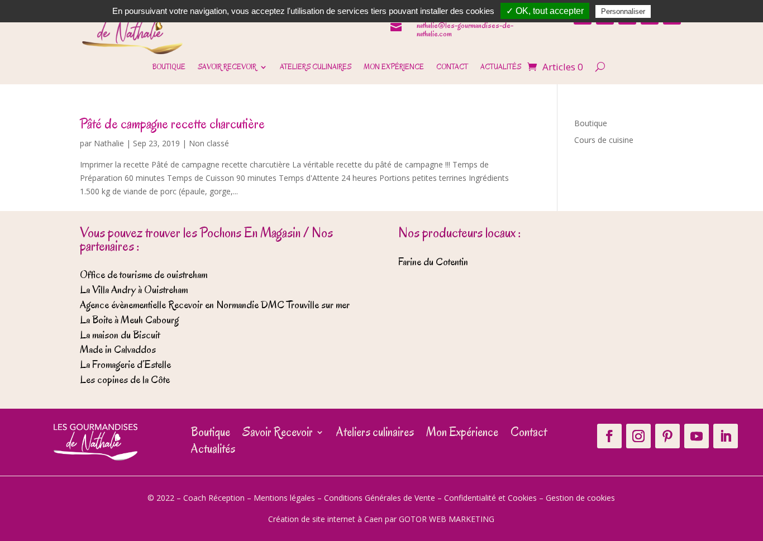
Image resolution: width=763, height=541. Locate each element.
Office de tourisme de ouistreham (143, 274)
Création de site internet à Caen (325, 519)
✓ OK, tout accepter (545, 11)
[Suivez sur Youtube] (696, 436)
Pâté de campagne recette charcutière (172, 123)
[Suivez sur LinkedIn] (725, 436)
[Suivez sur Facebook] (609, 436)
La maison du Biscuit (120, 335)
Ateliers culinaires (315, 67)
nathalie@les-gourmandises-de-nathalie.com (465, 29)
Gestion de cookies (580, 497)
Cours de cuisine (603, 140)
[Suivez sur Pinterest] (667, 436)
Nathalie (109, 143)
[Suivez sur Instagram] (638, 436)
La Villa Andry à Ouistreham (134, 290)
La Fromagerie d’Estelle (125, 364)
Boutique (168, 67)
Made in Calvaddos (118, 349)
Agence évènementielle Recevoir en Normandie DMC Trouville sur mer (215, 305)
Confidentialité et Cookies (490, 497)
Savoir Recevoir (227, 67)
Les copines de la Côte (125, 379)
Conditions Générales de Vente (379, 497)
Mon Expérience (394, 67)
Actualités (500, 67)
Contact (452, 67)
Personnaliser (623, 11)
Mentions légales (284, 497)
